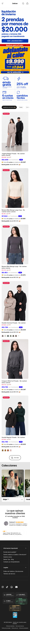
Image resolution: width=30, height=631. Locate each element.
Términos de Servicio (9, 573)
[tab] (9, 107)
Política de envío (15, 628)
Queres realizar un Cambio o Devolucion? (14, 554)
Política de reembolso (10, 626)
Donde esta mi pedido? (9, 552)
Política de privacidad (6, 628)
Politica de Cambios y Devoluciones (13, 571)
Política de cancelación (23, 628)
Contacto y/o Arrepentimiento (11, 562)
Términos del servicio (20, 626)
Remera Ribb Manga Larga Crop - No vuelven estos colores (13, 210)
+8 (18, 335)
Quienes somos (7, 557)
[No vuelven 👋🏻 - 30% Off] (15, 25)
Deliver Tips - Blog (8, 559)
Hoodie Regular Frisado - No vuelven (13, 437)
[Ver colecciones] (15, 59)
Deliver (15, 3)
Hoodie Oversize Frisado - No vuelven (14, 323)
